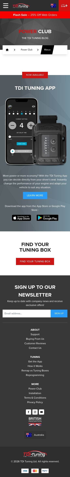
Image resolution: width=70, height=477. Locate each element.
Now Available (35, 75)
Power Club (35, 388)
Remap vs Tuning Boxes (35, 370)
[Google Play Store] (47, 218)
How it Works (35, 366)
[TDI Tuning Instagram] (35, 412)
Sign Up (59, 313)
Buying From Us (35, 339)
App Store (43, 206)
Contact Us (35, 348)
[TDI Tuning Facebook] (28, 412)
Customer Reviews (35, 343)
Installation (35, 393)
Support (35, 334)
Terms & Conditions (35, 398)
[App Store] (21, 218)
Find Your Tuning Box (35, 261)
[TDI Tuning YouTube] (41, 412)
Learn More (37, 196)
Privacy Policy (35, 402)
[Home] (21, 5)
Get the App (35, 361)
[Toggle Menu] (5, 5)
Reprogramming (35, 375)
